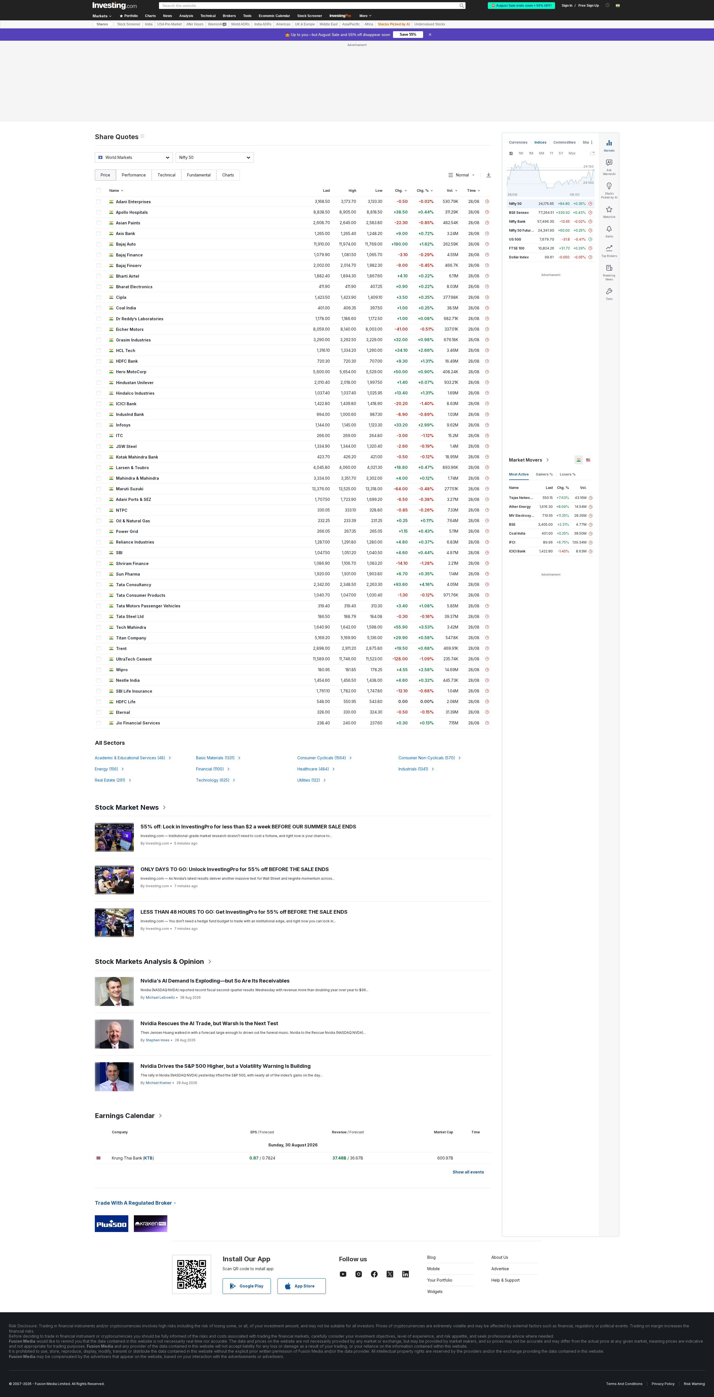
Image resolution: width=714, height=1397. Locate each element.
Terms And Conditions (624, 1384)
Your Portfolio (439, 1280)
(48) (130, 757)
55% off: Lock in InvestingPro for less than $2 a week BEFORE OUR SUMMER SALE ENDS (248, 827)
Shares (102, 24)
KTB (148, 1158)
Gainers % (544, 474)
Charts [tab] (228, 175)
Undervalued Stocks (429, 24)
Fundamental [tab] (199, 175)
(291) (110, 780)
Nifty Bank (517, 221)
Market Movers (525, 460)
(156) (106, 769)
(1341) (413, 769)
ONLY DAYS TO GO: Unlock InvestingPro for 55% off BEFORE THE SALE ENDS (235, 869)
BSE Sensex (519, 212)
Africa (369, 24)
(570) (427, 757)
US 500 (515, 239)
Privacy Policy (663, 1384)
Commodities (564, 142)
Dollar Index (519, 257)
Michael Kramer (158, 1083)
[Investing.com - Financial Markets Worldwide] (115, 5)
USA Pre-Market (169, 24)
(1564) (321, 757)
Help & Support (505, 1280)
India (149, 24)
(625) (213, 780)
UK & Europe (305, 24)
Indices (540, 142)
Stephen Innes (158, 1040)
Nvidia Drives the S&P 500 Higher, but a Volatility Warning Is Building (226, 1066)
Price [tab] (105, 175)
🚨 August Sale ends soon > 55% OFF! (521, 6)
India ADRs (262, 24)
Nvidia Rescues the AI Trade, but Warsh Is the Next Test (209, 1023)
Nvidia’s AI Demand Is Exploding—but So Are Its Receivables (215, 981)
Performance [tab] (134, 175)
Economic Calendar (274, 16)
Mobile (433, 1268)
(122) (308, 780)
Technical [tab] (166, 175)
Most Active (519, 474)
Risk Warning (694, 1384)
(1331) (215, 757)
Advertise (500, 1268)
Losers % (568, 474)
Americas (283, 24)
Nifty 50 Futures (522, 230)
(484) (313, 769)
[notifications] (607, 5)
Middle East (328, 24)
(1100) (210, 769)
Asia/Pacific (351, 24)
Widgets (435, 1291)
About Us (499, 1257)
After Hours (194, 24)
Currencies (518, 142)
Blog (431, 1257)
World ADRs (240, 24)
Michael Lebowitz (160, 997)
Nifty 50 (515, 204)
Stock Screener (309, 16)
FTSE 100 (516, 248)
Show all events (468, 1172)
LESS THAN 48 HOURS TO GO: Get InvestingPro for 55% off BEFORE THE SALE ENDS (244, 912)
